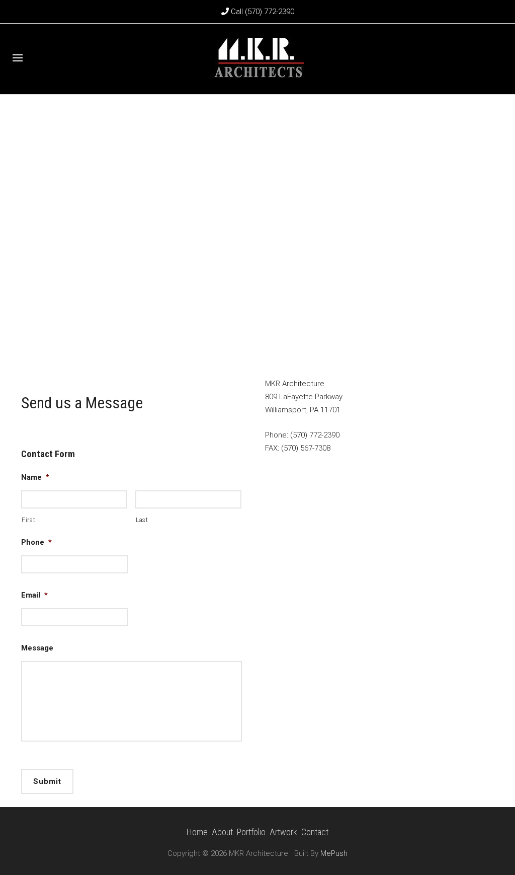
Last (142, 520)
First (28, 520)
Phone (36, 542)
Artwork (283, 832)
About (222, 832)
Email (34, 595)
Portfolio (251, 832)
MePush (334, 853)
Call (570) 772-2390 (261, 11)
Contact (314, 832)
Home (197, 832)
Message (37, 647)
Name (35, 477)
